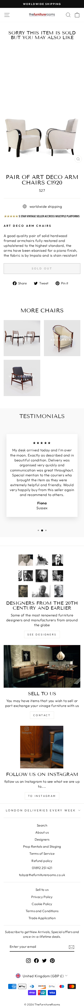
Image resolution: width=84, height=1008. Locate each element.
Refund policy (41, 861)
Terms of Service (42, 853)
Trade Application (42, 918)
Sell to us (42, 890)
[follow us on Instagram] (42, 747)
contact (42, 715)
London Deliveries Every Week (41, 810)
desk (22, 450)
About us (42, 832)
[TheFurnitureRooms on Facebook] (36, 960)
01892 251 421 (42, 868)
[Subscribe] (71, 946)
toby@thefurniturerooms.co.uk (42, 875)
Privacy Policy (42, 897)
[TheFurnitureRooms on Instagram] (28, 960)
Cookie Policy (42, 904)
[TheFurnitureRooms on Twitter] (44, 960)
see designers (42, 634)
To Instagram (42, 795)
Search (42, 825)
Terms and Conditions (42, 911)
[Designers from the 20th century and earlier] (42, 575)
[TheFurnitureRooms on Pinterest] (52, 960)
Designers (42, 839)
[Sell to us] (42, 666)
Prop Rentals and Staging (42, 846)
